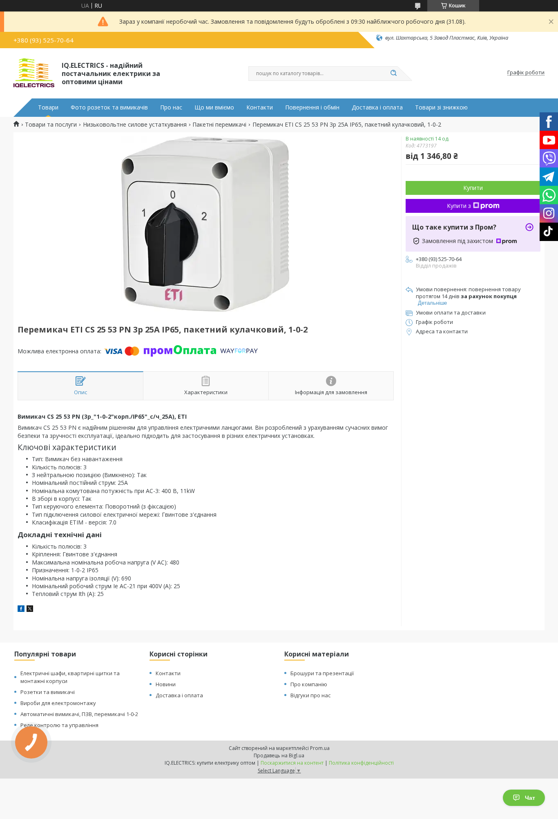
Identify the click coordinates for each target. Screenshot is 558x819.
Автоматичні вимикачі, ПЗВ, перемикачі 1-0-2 (79, 714)
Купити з (459, 206)
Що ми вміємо (214, 107)
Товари (48, 107)
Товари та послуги (51, 124)
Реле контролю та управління (59, 725)
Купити (473, 188)
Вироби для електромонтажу (58, 703)
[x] (30, 610)
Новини (166, 684)
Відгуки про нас (310, 695)
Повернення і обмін (312, 107)
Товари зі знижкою (441, 107)
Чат (530, 797)
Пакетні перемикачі (219, 124)
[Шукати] (393, 73)
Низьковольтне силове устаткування (135, 124)
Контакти (259, 107)
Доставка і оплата (377, 107)
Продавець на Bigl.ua (279, 755)
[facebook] (21, 610)
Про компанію (308, 684)
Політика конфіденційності (361, 762)
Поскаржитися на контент (292, 762)
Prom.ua (320, 748)
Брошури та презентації (322, 673)
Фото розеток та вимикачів (109, 107)
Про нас (171, 107)
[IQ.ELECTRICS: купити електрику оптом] (33, 72)
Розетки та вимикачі (47, 692)
